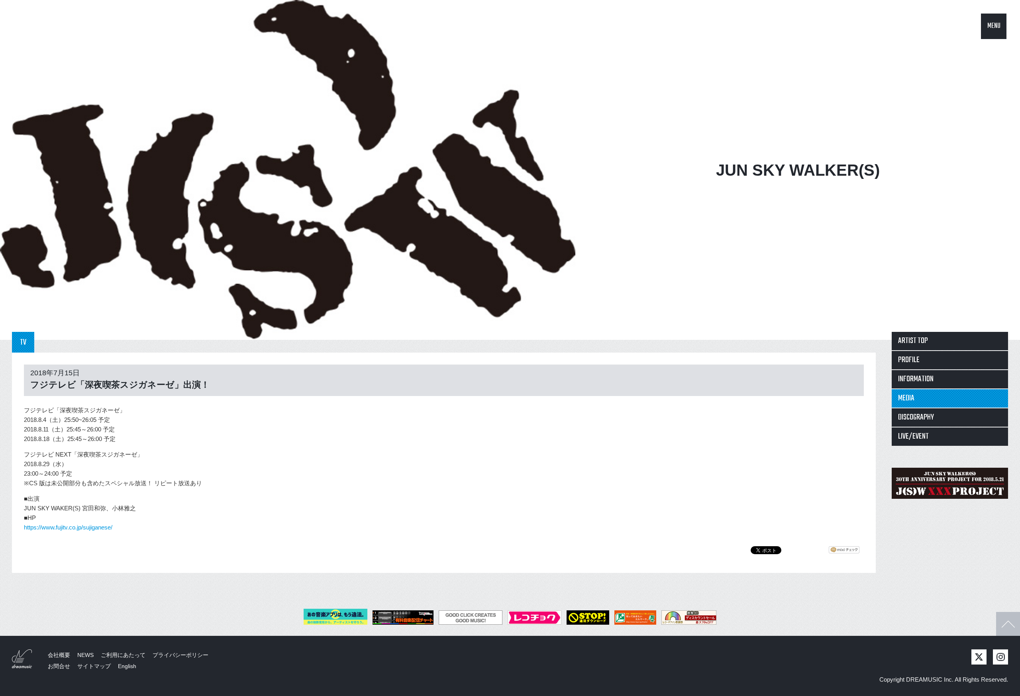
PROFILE (909, 360)
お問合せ (59, 666)
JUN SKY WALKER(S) (798, 170)
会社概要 (59, 655)
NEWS (85, 655)
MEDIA (906, 398)
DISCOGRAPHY (916, 417)
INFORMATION (916, 379)
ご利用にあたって (123, 655)
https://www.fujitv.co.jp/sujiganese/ (68, 527)
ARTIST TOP (913, 341)
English (127, 666)
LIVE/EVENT (913, 436)
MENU (993, 26)
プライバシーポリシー (180, 655)
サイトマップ (94, 666)
